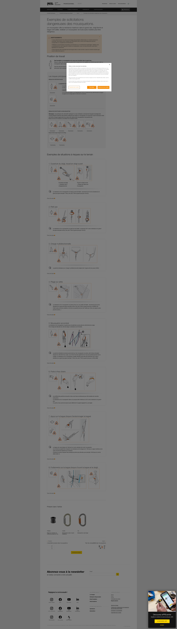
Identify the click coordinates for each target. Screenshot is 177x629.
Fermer (162, 625)
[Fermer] (109, 64)
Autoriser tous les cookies (103, 87)
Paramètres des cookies (74, 87)
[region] (89, 77)
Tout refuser (91, 87)
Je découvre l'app (162, 621)
